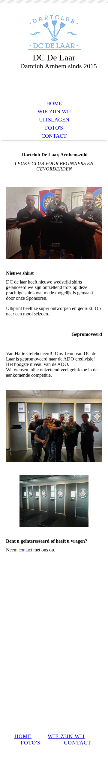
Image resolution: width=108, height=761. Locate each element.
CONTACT (54, 136)
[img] (54, 32)
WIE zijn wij (66, 736)
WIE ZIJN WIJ (54, 112)
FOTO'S (54, 128)
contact (25, 549)
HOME (54, 103)
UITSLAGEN (54, 120)
